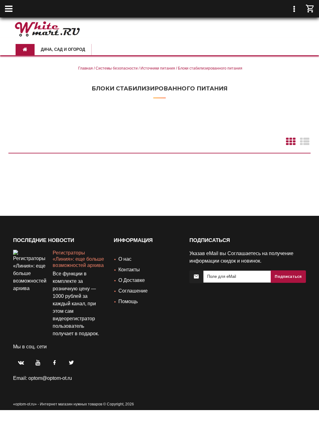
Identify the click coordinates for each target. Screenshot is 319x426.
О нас (124, 259)
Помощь (128, 301)
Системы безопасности (117, 68)
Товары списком (304, 141)
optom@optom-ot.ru (50, 378)
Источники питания (157, 68)
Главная (85, 68)
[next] (15, 337)
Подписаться (288, 276)
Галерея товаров (290, 141)
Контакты (129, 269)
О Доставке (131, 280)
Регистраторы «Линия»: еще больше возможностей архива (78, 259)
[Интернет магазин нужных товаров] (47, 28)
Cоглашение (133, 290)
